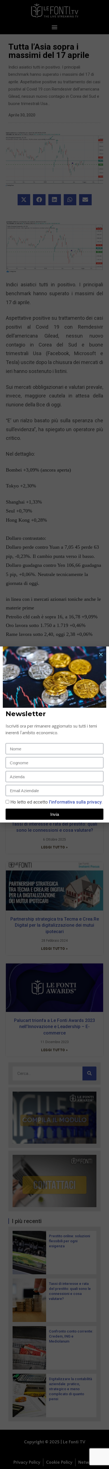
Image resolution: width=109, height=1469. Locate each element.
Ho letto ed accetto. (56, 802)
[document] (54, 734)
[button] (100, 654)
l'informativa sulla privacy (75, 802)
